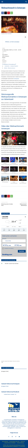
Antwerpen (7, 66)
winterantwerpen (12, 68)
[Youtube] (19, 436)
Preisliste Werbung (20, 442)
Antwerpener (16, 78)
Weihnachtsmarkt (14, 66)
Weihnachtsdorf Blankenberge (23, 204)
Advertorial (23, 441)
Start (2, 4)
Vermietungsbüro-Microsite (14, 441)
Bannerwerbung (5, 441)
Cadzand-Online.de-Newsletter (10, 442)
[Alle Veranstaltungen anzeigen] (25, 37)
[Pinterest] (8, 13)
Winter (6, 68)
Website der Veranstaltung (9, 64)
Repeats (4, 51)
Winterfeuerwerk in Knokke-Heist (7, 204)
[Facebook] (2, 13)
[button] (2, 2)
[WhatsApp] (11, 13)
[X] (5, 13)
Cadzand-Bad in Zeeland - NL (10, 394)
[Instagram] (12, 436)
